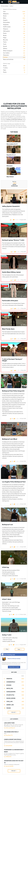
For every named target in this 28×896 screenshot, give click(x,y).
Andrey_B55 (10, 704)
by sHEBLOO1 (7, 756)
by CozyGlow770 (8, 735)
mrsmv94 (9, 678)
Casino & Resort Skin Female (12, 739)
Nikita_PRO (9, 688)
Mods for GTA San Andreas (14, 658)
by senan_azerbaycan (9, 727)
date (14, 183)
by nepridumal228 (8, 766)
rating (14, 184)
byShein (8, 685)
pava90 (8, 708)
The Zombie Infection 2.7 (11, 731)
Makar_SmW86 (10, 698)
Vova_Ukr (9, 701)
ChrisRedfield (10, 682)
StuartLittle (10, 695)
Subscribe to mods (14, 667)
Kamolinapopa (10, 691)
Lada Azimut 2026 (9, 723)
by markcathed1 (8, 745)
